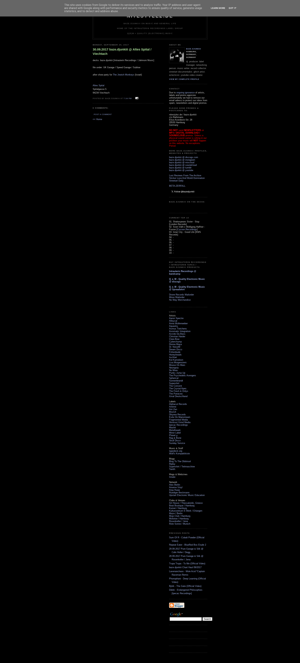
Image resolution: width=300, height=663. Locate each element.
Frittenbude (174, 352)
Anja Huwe (174, 490)
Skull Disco (175, 440)
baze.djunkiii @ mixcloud (181, 162)
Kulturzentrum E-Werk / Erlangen (185, 510)
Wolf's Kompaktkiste (179, 453)
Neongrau (174, 367)
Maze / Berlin (175, 513)
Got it (232, 8)
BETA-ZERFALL (177, 186)
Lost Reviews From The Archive (185, 175)
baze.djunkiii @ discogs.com (183, 157)
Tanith (172, 469)
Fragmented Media (178, 419)
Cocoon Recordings (187, 229)
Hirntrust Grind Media (179, 422)
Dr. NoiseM (174, 347)
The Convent (175, 386)
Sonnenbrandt (176, 380)
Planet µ (173, 435)
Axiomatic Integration (179, 331)
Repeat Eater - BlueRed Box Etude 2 (187, 544)
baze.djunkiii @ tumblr (180, 167)
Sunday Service (177, 443)
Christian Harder (177, 336)
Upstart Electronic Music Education (187, 495)
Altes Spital (98, 85)
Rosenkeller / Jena (178, 521)
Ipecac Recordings (178, 425)
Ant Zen (173, 409)
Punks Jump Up (177, 373)
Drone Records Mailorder (181, 294)
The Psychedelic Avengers (182, 375)
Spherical (173, 378)
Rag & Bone (175, 438)
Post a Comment (103, 114)
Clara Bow (174, 339)
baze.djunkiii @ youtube (181, 170)
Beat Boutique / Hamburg (181, 505)
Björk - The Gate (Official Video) (185, 586)
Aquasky (173, 326)
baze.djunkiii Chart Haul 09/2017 (185, 567)
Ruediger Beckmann (179, 492)
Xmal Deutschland (178, 396)
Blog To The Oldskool (180, 461)
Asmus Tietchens (178, 328)
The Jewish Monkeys (123, 74)
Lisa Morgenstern (177, 362)
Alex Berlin (174, 484)
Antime (172, 406)
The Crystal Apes (177, 388)
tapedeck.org (175, 451)
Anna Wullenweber (178, 323)
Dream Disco (175, 349)
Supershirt (174, 383)
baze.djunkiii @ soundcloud (183, 165)
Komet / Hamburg (178, 508)
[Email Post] (136, 98)
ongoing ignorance (185, 92)
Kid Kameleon (176, 360)
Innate (172, 477)
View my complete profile (184, 79)
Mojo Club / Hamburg (179, 516)
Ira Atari (173, 357)
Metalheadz (175, 430)
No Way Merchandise (180, 300)
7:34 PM (128, 98)
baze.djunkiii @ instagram (182, 160)
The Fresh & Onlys (178, 391)
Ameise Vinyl (175, 487)
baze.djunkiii (193, 49)
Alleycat (173, 321)
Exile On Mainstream (179, 417)
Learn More (218, 8)
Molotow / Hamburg (179, 518)
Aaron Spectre (176, 318)
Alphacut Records (178, 404)
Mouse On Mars (177, 365)
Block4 (172, 412)
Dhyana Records (177, 414)
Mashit (172, 427)
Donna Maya (175, 344)
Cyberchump (175, 341)
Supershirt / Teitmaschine (182, 466)
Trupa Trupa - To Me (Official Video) (187, 563)
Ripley (172, 464)
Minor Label (175, 432)
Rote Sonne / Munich (179, 523)
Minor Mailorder (177, 297)
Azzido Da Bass (177, 334)
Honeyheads (175, 354)
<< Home (97, 119)
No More (173, 370)
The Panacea (175, 393)
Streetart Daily (176, 180)
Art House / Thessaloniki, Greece (186, 503)
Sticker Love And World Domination (187, 178)
